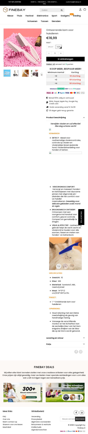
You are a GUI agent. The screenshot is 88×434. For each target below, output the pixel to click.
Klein (58, 47)
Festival (29, 15)
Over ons (6, 419)
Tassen (44, 21)
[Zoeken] (62, 10)
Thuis (19, 15)
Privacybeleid (36, 419)
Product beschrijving (56, 117)
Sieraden (56, 21)
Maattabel (7, 427)
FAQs (48, 344)
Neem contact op (10, 422)
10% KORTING (81, 217)
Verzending (35, 416)
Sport (54, 15)
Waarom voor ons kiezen (13, 424)
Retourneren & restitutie (41, 424)
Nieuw (10, 15)
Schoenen (32, 21)
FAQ (4, 416)
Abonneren (80, 419)
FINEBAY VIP (50, 64)
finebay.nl (81, 428)
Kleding (77, 15)
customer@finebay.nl (73, 2)
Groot (50, 47)
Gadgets (65, 15)
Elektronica (42, 15)
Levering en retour (54, 338)
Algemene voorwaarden (41, 422)
